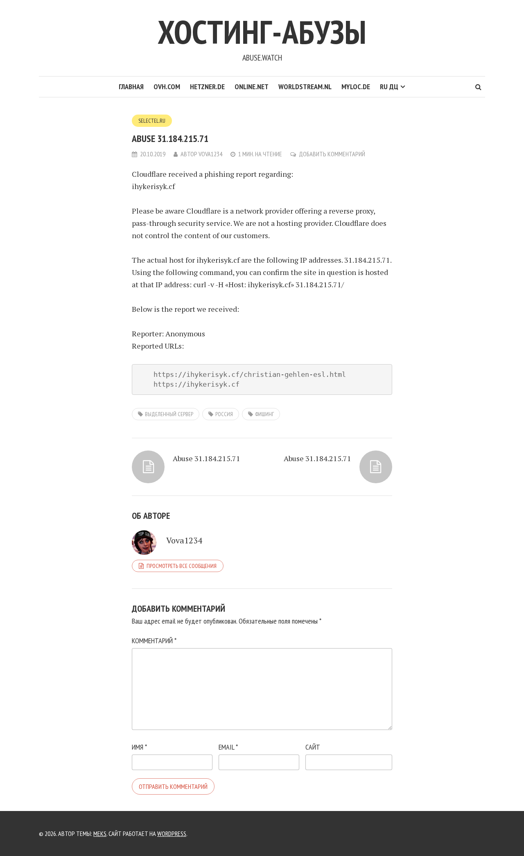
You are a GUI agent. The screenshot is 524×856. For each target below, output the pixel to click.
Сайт (312, 747)
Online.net (252, 86)
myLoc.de (355, 86)
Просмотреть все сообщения (182, 566)
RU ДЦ (389, 86)
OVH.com (167, 86)
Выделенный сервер (169, 414)
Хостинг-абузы (262, 32)
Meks (99, 833)
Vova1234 (210, 154)
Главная (131, 86)
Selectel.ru (151, 120)
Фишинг (264, 414)
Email (228, 747)
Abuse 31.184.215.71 (206, 458)
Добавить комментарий (332, 154)
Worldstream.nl (305, 86)
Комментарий (154, 640)
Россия (224, 414)
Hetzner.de (207, 86)
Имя (139, 747)
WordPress (171, 833)
